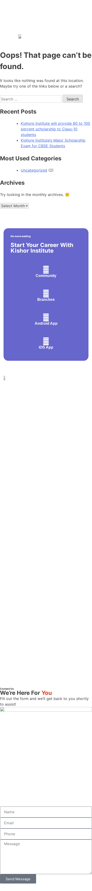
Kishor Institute (53, 658)
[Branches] (46, 293)
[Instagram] (37, 674)
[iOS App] (46, 341)
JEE (7, 465)
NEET (9, 472)
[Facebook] (44, 674)
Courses (11, 526)
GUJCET (11, 479)
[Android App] (46, 317)
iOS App (46, 347)
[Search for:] (31, 99)
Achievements (15, 505)
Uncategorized (34, 170)
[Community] (46, 269)
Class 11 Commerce (21, 437)
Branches (46, 300)
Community (46, 276)
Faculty (10, 533)
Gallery (10, 540)
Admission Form (17, 512)
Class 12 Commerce (21, 451)
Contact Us (13, 519)
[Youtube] (51, 674)
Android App (46, 323)
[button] (82, 36)
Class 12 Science (18, 458)
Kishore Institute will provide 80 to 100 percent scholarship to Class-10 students (55, 129)
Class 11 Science (18, 444)
